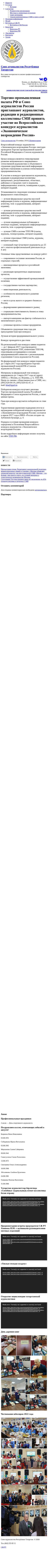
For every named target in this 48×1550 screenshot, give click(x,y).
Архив (7, 37)
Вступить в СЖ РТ (12, 23)
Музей (7, 21)
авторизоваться (41, 490)
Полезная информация (14, 19)
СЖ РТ (3, 1547)
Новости (8, 3)
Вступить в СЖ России (19, 25)
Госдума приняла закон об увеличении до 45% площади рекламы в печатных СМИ (23, 480)
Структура (9, 9)
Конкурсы (9, 27)
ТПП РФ (13, 436)
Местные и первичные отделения (22, 13)
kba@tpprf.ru (11, 385)
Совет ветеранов (16, 15)
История (13, 7)
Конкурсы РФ (15, 31)
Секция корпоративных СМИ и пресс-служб (27, 17)
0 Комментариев (34, 141)
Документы (9, 33)
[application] (24, 1209)
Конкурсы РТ (15, 29)
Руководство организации (20, 11)
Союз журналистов (8, 141)
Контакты (9, 35)
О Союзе (8, 5)
